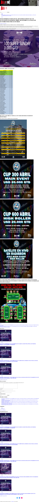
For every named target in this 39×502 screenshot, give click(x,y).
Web (0, 392)
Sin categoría (3, 408)
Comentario (1, 388)
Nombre (1, 389)
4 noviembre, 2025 (5, 429)
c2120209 (1, 23)
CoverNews (12, 501)
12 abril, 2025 (4, 23)
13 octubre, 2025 (5, 379)
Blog (2, 342)
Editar (0, 323)
